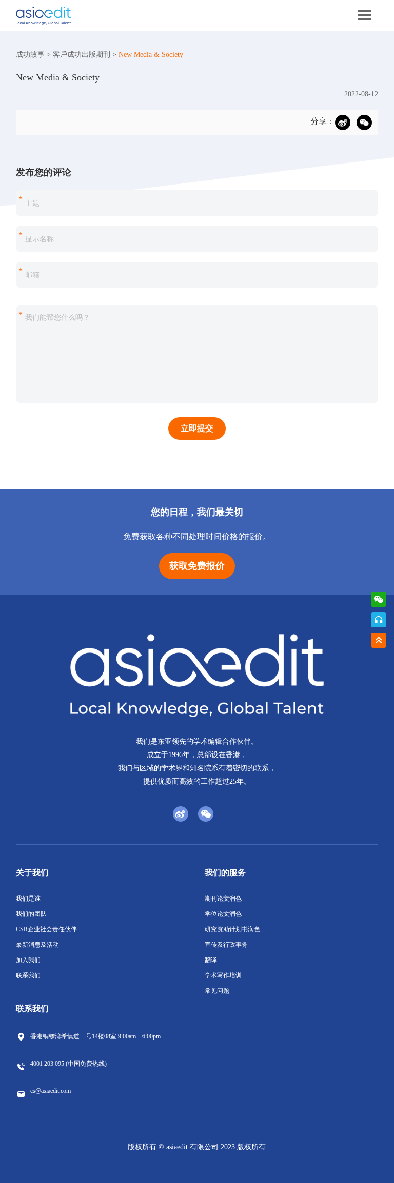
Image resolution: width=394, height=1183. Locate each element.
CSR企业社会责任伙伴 (46, 929)
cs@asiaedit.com (50, 1090)
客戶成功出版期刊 (81, 54)
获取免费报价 (197, 566)
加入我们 (28, 960)
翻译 (211, 960)
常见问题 (217, 990)
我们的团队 (31, 913)
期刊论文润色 (223, 898)
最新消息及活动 (37, 944)
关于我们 (32, 872)
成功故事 (30, 54)
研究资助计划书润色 (232, 929)
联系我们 (28, 975)
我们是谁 (28, 898)
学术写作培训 (223, 975)
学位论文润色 (223, 913)
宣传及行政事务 (226, 944)
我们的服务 (225, 872)
